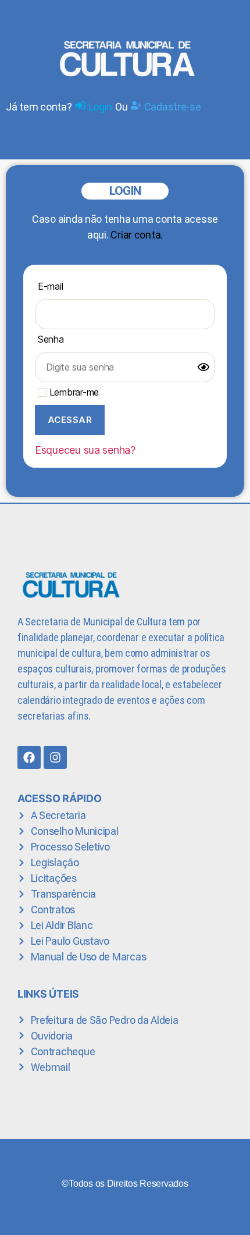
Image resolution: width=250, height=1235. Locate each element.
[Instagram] (55, 757)
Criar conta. (136, 235)
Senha (51, 339)
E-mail (50, 286)
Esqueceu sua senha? (85, 450)
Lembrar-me (73, 392)
